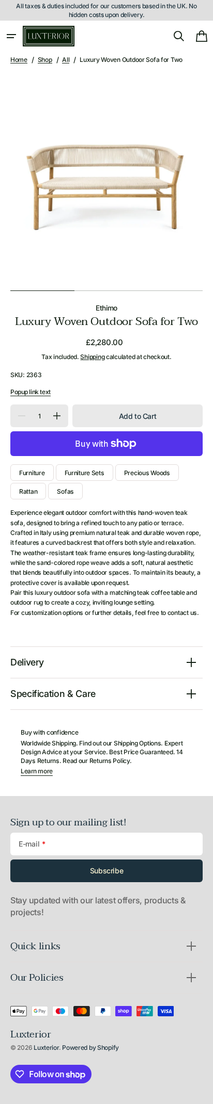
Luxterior (46, 1047)
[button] (11, 36)
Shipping (92, 357)
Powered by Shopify (90, 1047)
